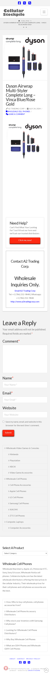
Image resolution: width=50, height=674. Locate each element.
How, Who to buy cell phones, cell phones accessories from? (24, 603)
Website (9, 408)
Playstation (15, 460)
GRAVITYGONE (34, 670)
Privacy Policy (33, 659)
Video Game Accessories (21, 472)
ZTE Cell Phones (17, 515)
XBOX (13, 466)
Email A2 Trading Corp (25, 290)
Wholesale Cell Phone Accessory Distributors (20, 613)
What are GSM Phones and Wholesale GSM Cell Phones (22, 647)
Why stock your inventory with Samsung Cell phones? (23, 622)
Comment (11, 341)
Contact (21, 659)
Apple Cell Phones (18, 491)
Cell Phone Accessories (20, 485)
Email (8, 393)
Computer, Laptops (15, 521)
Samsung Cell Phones (19, 503)
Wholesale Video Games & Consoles (22, 448)
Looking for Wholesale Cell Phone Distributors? (20, 631)
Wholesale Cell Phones (18, 111)
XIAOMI (14, 509)
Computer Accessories (20, 527)
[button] (44, 12)
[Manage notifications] (6, 668)
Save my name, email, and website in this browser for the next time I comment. (24, 423)
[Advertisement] (25, 188)
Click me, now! (25, 240)
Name (8, 378)
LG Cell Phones (16, 497)
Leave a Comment (16, 114)
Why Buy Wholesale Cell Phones (20, 639)
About (12, 659)
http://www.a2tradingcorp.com (25, 301)
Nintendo (14, 454)
